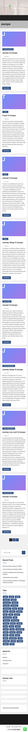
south (17, 635)
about (5, 597)
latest (5, 626)
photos (6, 632)
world (12, 644)
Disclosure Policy (7, 660)
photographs (20, 629)
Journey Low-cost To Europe (13, 432)
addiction (6, 600)
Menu (4, 18)
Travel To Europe (9, 115)
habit (5, 614)
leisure (11, 626)
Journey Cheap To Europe (12, 242)
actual (11, 597)
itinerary (6, 623)
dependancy (7, 608)
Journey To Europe (9, 53)
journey (19, 623)
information (15, 620)
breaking (15, 602)
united (13, 641)
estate (20, 608)
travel (20, 638)
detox (14, 608)
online (12, 629)
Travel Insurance (8, 49)
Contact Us (5, 663)
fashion (12, 611)
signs (11, 635)
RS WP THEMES (16, 729)
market (18, 626)
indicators (6, 620)
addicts (14, 600)
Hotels (5, 112)
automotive (7, 602)
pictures (12, 632)
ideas (10, 614)
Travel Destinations (9, 366)
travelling (6, 641)
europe (5, 611)
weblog (6, 644)
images (17, 614)
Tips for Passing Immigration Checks (12, 569)
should (5, 635)
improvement (7, 617)
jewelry (13, 623)
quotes (19, 632)
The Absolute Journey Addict (10, 577)
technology (13, 638)
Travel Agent (7, 301)
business (6, 605)
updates (20, 641)
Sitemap (5, 657)
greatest (19, 611)
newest (6, 629)
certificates (14, 605)
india (15, 617)
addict (17, 597)
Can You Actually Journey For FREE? (12, 566)
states (5, 638)
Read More (6, 88)
